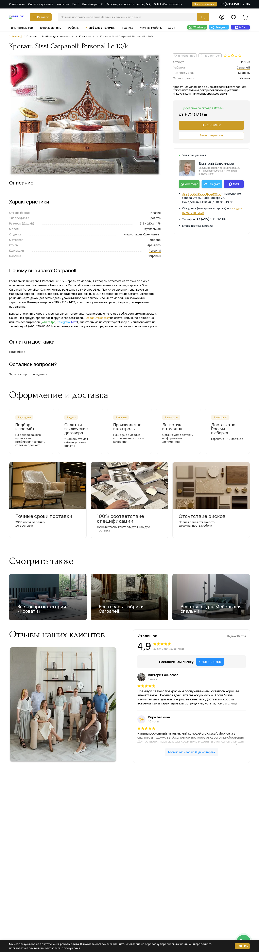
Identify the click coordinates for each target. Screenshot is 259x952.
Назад (16, 36)
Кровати (85, 36)
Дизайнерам (91, 4)
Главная (32, 36)
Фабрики (74, 28)
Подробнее (17, 352)
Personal (155, 250)
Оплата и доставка (40, 4)
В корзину (211, 125)
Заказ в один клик (211, 135)
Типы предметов (21, 28)
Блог (75, 4)
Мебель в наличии (102, 28)
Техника (127, 28)
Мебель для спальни (56, 36)
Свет (171, 28)
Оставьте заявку (98, 318)
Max (74, 322)
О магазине (17, 4)
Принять (242, 946)
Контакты (63, 4)
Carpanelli (154, 256)
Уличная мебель (150, 28)
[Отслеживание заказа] (221, 17)
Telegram (63, 322)
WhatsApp (48, 322)
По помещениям (50, 28)
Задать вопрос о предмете (201, 193)
